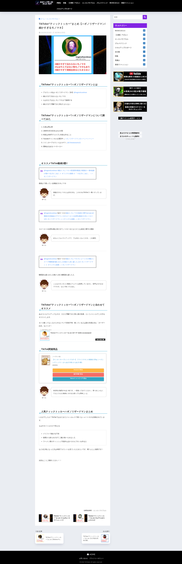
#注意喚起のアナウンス (55, 216)
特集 (64, 3)
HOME (92, 554)
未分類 (129, 52)
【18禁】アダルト (74, 3)
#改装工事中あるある (85, 213)
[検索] (145, 17)
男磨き (59, 3)
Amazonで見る (78, 369)
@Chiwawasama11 (74, 143)
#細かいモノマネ (63, 170)
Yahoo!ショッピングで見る (78, 378)
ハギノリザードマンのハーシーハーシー (79, 139)
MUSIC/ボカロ (114, 3)
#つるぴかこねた (53, 173)
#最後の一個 (85, 170)
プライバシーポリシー (96, 558)
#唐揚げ (78, 170)
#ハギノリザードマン (53, 219)
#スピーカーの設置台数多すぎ (75, 216)
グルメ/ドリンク (102, 3)
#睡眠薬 (51, 262)
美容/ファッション (127, 3)
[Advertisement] (72, 484)
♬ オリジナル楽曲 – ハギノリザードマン (76, 219)
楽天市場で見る (78, 374)
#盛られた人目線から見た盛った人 (66, 262)
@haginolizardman (80, 92)
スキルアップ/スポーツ (64, 9)
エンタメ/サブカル (88, 3)
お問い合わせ (83, 558)
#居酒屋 (73, 170)
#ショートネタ (83, 259)
